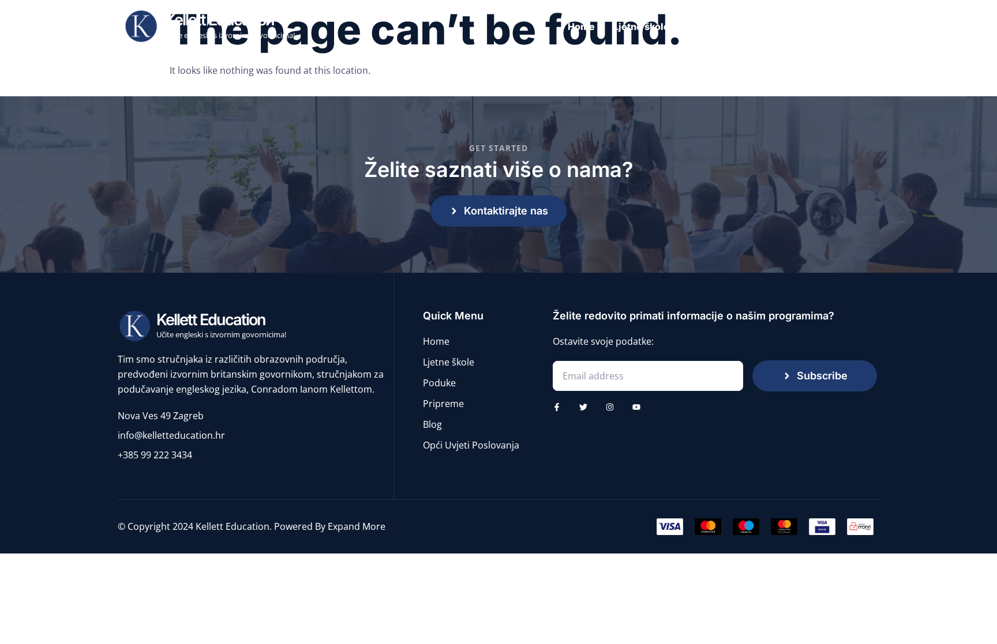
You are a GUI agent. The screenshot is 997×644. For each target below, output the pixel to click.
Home (581, 26)
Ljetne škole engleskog (666, 26)
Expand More (356, 526)
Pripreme (811, 26)
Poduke (755, 26)
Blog (862, 26)
